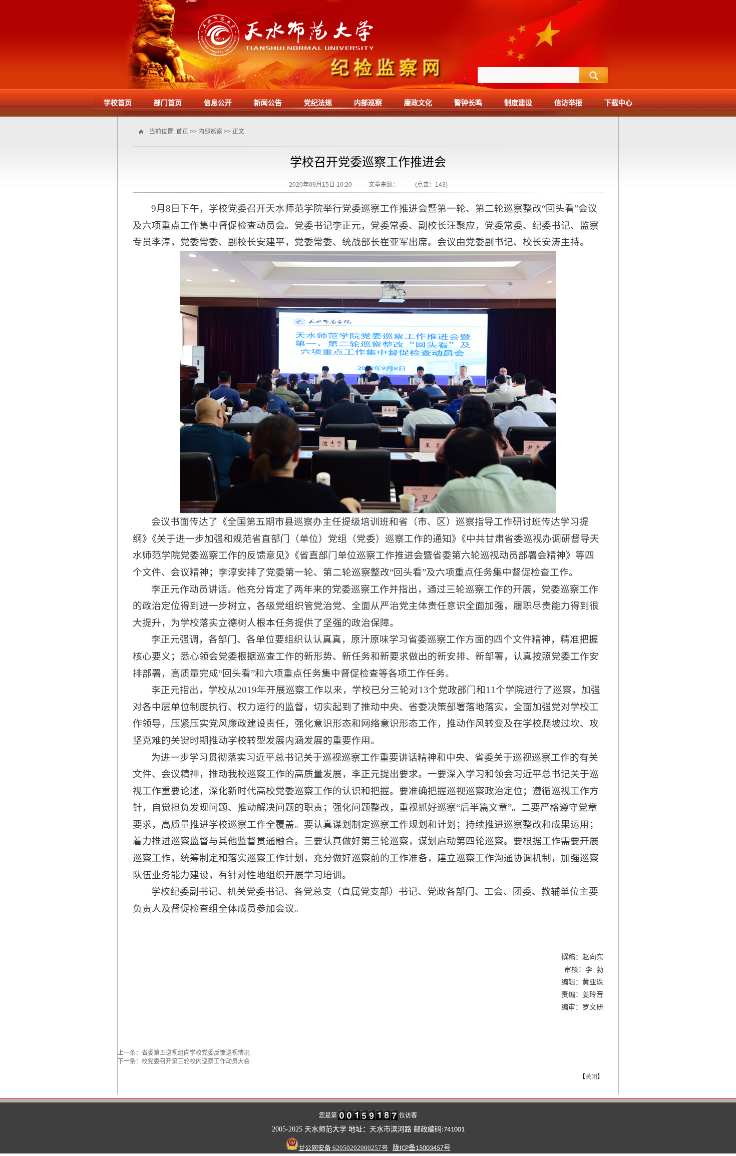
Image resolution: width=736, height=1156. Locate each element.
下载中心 (618, 103)
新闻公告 (268, 103)
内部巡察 (368, 103)
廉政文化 (418, 103)
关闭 (591, 1076)
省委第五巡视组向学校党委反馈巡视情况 (196, 1052)
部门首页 (168, 103)
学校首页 (118, 103)
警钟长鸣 (468, 103)
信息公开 (218, 103)
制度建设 (518, 103)
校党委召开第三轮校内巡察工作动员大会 (196, 1061)
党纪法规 (318, 103)
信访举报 (568, 103)
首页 (182, 131)
